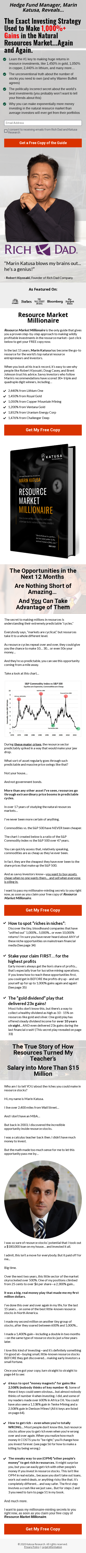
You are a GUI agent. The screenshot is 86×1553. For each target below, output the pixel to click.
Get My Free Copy (43, 429)
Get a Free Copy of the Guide (43, 143)
